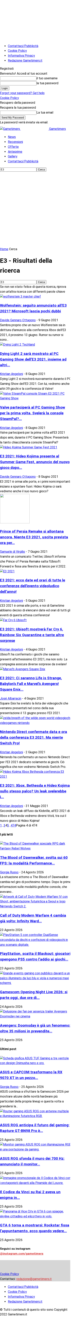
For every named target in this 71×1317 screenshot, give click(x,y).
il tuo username (47, 78)
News (12, 137)
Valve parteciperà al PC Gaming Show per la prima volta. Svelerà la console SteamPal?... (32, 413)
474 (13, 825)
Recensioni (15, 142)
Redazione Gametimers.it (25, 60)
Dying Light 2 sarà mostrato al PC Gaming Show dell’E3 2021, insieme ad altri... (33, 359)
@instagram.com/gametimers (21, 1253)
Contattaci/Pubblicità (23, 46)
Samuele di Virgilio (12, 551)
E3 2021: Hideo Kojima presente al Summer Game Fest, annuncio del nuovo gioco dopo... (35, 462)
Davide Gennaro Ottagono (18, 320)
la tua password (47, 83)
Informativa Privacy (21, 55)
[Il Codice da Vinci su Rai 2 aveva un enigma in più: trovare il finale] (35, 1183)
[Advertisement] (35, 209)
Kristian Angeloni (11, 374)
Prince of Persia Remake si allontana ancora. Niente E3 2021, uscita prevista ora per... (34, 537)
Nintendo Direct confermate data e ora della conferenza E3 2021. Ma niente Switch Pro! (33, 737)
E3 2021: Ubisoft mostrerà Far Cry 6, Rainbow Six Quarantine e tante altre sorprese (32, 635)
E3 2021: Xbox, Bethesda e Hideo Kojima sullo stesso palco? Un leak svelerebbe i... (35, 791)
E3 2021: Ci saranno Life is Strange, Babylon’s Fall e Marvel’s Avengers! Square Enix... (31, 684)
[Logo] (10, 129)
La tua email (44, 112)
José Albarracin (10, 698)
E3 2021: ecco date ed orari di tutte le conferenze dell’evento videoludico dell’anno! (32, 586)
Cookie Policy (17, 51)
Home (4, 249)
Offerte (13, 147)
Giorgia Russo (9, 872)
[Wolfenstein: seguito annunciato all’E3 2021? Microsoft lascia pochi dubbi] (20, 296)
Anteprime (15, 152)
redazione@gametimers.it (34, 1279)
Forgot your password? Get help (22, 93)
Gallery (12, 156)
